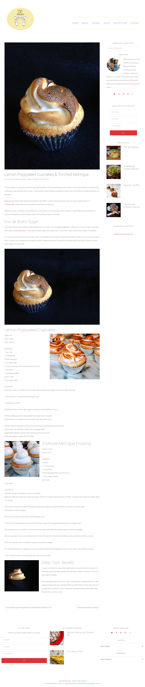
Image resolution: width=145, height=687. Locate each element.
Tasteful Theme (63, 683)
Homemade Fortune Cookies (131, 205)
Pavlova (37, 227)
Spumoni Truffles (131, 185)
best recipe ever (63, 227)
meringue (45, 179)
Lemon (29, 179)
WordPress (91, 683)
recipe (23, 510)
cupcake (17, 179)
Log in (98, 683)
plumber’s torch (21, 231)
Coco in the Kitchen (19, 19)
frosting (24, 179)
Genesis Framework (79, 683)
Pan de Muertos (131, 147)
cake (12, 179)
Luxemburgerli (10, 204)
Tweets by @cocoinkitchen (123, 234)
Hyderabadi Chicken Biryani (131, 167)
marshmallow (37, 179)
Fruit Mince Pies (75, 651)
